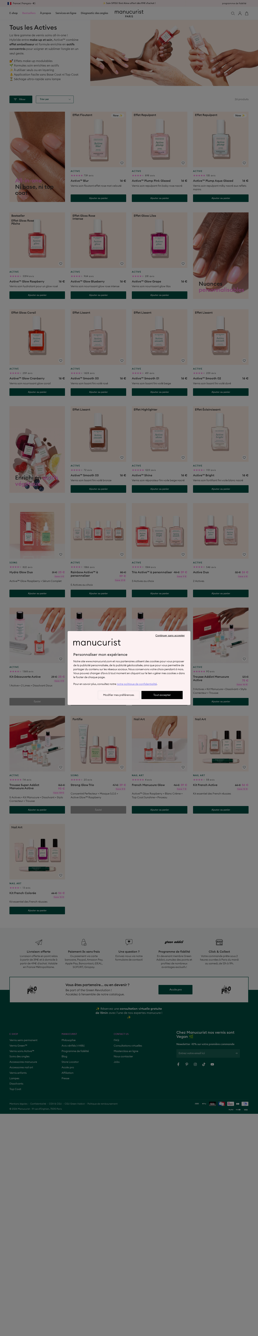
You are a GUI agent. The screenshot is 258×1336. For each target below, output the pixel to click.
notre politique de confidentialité (137, 684)
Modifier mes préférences (118, 695)
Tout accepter (162, 695)
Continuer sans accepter (170, 635)
